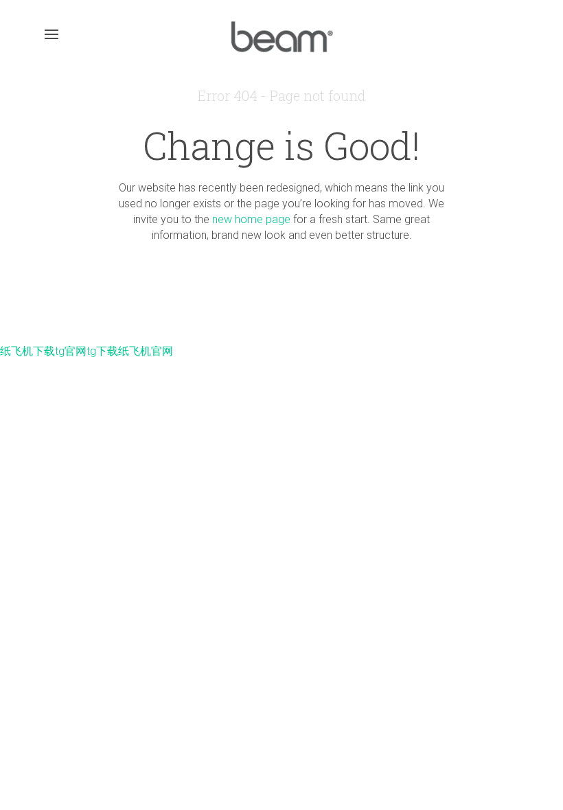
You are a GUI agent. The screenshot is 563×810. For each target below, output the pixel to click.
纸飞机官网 (145, 351)
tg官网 (71, 351)
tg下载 (102, 351)
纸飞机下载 (27, 351)
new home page (251, 219)
